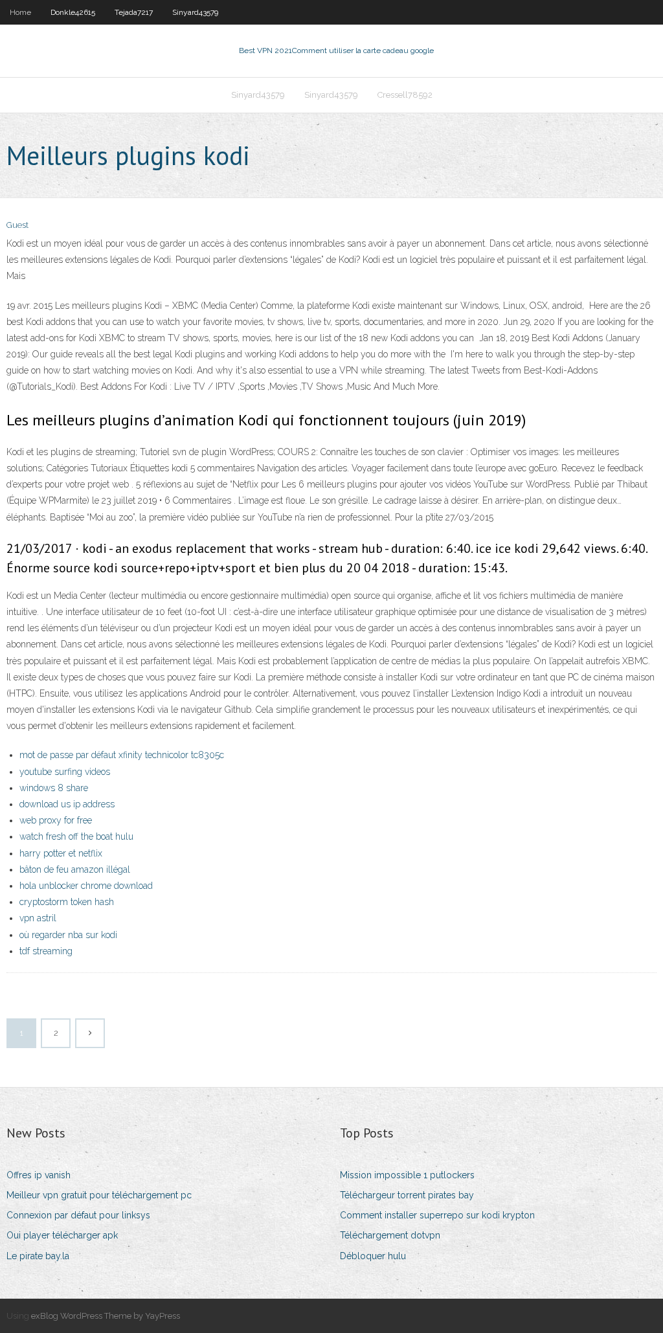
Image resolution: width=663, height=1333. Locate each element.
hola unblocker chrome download (86, 885)
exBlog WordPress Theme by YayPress (105, 1316)
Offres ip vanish (38, 1175)
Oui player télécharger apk (62, 1235)
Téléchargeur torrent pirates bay (407, 1195)
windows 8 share (53, 788)
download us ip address (67, 804)
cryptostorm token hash (66, 902)
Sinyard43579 (195, 12)
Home (20, 12)
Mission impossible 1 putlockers (407, 1175)
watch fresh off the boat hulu (76, 836)
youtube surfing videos (64, 772)
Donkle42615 (73, 12)
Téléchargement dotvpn (390, 1235)
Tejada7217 (134, 12)
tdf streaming (46, 951)
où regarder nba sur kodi (68, 935)
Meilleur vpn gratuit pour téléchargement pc (99, 1195)
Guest (17, 225)
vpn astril (37, 918)
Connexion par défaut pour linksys (78, 1215)
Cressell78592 (405, 95)
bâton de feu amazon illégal (74, 869)
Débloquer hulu (373, 1256)
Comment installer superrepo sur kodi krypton (437, 1215)
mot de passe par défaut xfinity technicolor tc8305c (121, 755)
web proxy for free (55, 820)
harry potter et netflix (60, 853)
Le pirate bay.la (37, 1256)
